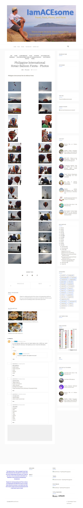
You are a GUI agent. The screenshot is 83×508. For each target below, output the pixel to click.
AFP (11, 55)
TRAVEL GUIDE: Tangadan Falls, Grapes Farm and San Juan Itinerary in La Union (70, 152)
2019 (61, 229)
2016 (61, 234)
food (30, 55)
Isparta (14, 415)
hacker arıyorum (16, 368)
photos (27, 58)
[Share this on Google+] (27, 275)
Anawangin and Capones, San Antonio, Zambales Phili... (68, 260)
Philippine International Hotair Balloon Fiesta (68, 255)
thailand (63, 292)
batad (70, 305)
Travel (22, 46)
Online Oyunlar (16, 385)
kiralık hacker (16, 367)
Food (18, 46)
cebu (62, 294)
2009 (61, 245)
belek (14, 370)
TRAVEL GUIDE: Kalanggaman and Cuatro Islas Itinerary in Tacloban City (70, 191)
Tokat (14, 414)
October (63, 249)
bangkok (70, 297)
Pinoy (70, 281)
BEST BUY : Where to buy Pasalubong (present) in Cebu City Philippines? (70, 159)
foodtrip (36, 55)
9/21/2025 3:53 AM (21, 378)
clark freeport (23, 55)
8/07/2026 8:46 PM (21, 404)
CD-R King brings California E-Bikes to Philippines (70, 198)
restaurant (63, 279)
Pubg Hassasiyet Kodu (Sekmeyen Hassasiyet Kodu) (25, 388)
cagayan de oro (64, 299)
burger (62, 284)
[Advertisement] (30, 455)
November (64, 248)
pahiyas (62, 288)
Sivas (14, 418)
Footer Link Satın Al (17, 383)
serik (14, 373)
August (63, 264)
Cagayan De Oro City (65, 251)
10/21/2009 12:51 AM (21, 341)
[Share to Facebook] (37, 275)
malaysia (63, 303)
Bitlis (14, 417)
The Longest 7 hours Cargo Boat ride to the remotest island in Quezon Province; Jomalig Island (70, 212)
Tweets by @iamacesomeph (65, 99)
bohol (62, 307)
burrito (70, 292)
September (64, 262)
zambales (63, 305)
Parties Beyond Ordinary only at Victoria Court (70, 386)
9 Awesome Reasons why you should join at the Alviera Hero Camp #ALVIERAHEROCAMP (70, 167)
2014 (61, 237)
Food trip (70, 286)
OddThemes (69, 503)
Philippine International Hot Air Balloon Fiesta (21, 76)
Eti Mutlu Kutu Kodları (18, 386)
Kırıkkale (15, 408)
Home (15, 46)
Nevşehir (15, 411)
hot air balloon (45, 55)
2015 (61, 235)
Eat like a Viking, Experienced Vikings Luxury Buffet (70, 183)
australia (70, 284)
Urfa (13, 412)
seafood (63, 286)
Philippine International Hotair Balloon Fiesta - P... (68, 257)
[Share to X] (22, 275)
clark (15, 55)
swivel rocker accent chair (18, 399)
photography (46, 57)
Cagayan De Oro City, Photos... (67, 252)
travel (33, 58)
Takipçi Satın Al (16, 382)
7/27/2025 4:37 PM (21, 363)
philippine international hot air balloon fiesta (29, 57)
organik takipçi (16, 397)
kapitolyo (70, 290)
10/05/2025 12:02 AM (22, 394)
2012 (61, 240)
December (64, 246)
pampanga (12, 57)
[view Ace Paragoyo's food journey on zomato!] (67, 110)
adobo (62, 297)
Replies (15, 350)
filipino (62, 290)
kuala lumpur (72, 301)
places (62, 281)
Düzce (14, 420)
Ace (13, 341)
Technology (29, 46)
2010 (61, 243)
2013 (61, 238)
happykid (72, 279)
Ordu (14, 409)
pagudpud (69, 294)
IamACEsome (15, 501)
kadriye (14, 371)
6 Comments (34, 69)
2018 (61, 231)
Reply (13, 359)
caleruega (63, 301)
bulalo (70, 288)
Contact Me (36, 46)
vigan (70, 303)
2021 (61, 227)
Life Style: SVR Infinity (69, 379)
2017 (61, 232)
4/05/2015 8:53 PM (26, 353)
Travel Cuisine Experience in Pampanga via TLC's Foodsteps (70, 175)
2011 (61, 241)
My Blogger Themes (72, 501)
